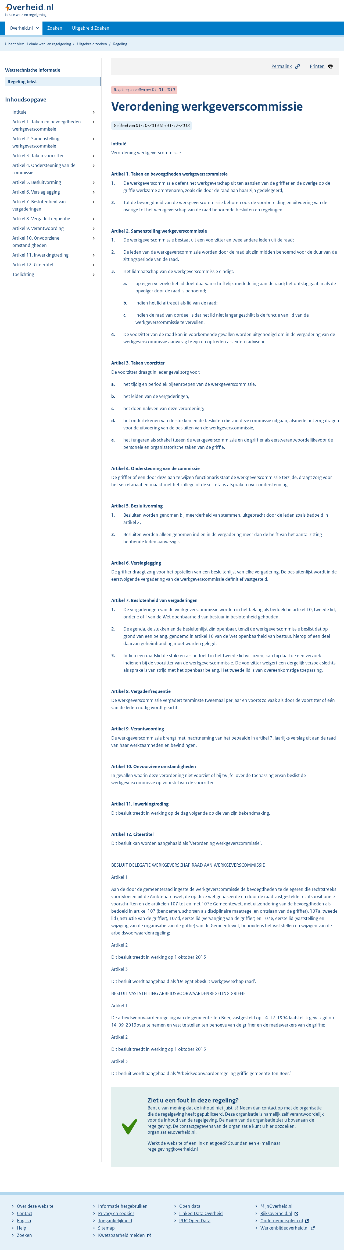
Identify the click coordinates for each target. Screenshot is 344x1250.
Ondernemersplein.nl (281, 1221)
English (24, 1221)
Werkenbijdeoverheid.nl (284, 1228)
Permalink (281, 66)
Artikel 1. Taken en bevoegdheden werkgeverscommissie (46, 125)
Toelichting (23, 274)
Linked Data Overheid (201, 1213)
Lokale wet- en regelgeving (49, 43)
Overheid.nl (21, 30)
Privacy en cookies (116, 1213)
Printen (317, 66)
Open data (189, 1206)
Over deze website (35, 1206)
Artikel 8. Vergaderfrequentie (41, 219)
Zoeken (54, 28)
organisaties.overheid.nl (171, 1132)
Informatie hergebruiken (123, 1206)
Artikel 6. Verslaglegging (36, 192)
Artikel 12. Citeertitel (32, 265)
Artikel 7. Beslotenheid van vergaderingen (39, 205)
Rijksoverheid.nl (276, 1213)
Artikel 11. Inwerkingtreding (40, 255)
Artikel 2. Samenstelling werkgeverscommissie (35, 142)
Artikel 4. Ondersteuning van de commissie (44, 169)
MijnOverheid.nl (276, 1206)
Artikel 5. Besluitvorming (36, 182)
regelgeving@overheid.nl (173, 1149)
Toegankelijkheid (115, 1221)
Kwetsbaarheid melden (121, 1235)
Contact (24, 1213)
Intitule (19, 112)
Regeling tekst (22, 82)
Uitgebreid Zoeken (90, 28)
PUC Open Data (194, 1221)
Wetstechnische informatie (32, 70)
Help (21, 1228)
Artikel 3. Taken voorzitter (38, 156)
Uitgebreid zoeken (92, 43)
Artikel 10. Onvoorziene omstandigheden (35, 241)
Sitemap (106, 1228)
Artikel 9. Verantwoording (38, 228)
